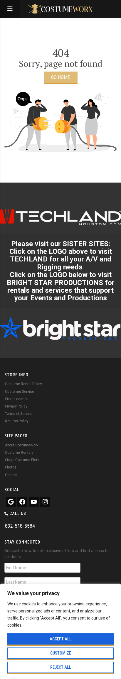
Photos (10, 467)
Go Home (60, 77)
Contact (11, 475)
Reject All (60, 667)
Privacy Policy (16, 406)
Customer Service (19, 392)
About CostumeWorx (21, 445)
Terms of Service (18, 414)
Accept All (60, 639)
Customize (60, 653)
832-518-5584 (20, 526)
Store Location (16, 399)
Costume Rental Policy (23, 384)
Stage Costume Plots (22, 460)
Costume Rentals (19, 453)
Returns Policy (16, 421)
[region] (60, 631)
